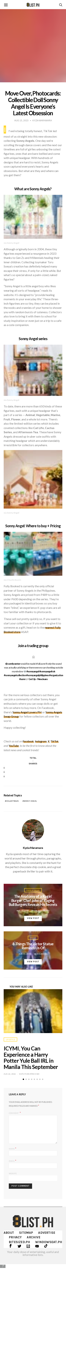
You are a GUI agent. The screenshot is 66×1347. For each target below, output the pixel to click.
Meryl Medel (40, 954)
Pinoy (33, 938)
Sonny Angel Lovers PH (27, 712)
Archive (33, 1237)
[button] (23, 1079)
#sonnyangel (32, 671)
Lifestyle (10, 1039)
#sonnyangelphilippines (37, 675)
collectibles (12, 801)
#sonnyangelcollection (15, 675)
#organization (56, 675)
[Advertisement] (33, 1303)
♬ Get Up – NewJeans (36, 679)
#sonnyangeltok (47, 671)
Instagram (41, 741)
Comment (14, 1113)
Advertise (46, 1232)
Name (12, 1148)
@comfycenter (12, 663)
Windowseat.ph (48, 1242)
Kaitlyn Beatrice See (29, 1074)
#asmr (22, 679)
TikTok (54, 741)
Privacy (15, 1237)
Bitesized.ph (19, 1242)
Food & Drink (33, 890)
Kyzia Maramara (33, 847)
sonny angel (30, 801)
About (9, 1232)
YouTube (14, 745)
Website (13, 1173)
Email (12, 1160)
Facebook (28, 741)
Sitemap (26, 1232)
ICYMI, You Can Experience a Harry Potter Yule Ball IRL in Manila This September (31, 1057)
